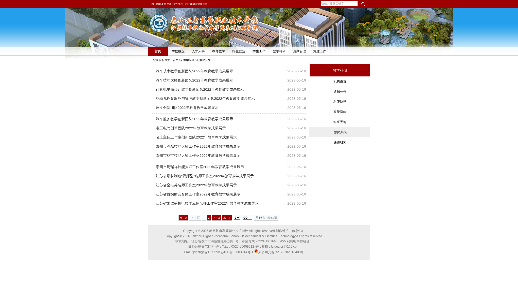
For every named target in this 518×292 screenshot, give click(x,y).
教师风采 (205, 60)
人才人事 (198, 51)
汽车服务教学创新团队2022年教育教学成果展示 (194, 119)
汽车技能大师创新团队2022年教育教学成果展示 (194, 80)
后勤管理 (299, 51)
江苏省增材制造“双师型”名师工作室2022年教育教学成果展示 (205, 176)
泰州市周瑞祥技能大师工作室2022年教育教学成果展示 (200, 167)
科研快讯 (339, 101)
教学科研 (279, 51)
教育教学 (218, 51)
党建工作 (319, 51)
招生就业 (238, 51)
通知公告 (339, 91)
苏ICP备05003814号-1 (237, 252)
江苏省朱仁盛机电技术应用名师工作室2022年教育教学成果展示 (207, 203)
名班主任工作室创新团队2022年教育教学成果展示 (196, 137)
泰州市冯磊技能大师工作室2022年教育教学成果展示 (198, 146)
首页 (158, 51)
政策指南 (339, 112)
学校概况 (178, 51)
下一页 (216, 217)
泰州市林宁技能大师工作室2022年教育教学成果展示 (198, 156)
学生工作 (259, 51)
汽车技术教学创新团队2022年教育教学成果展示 (194, 71)
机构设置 (339, 81)
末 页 (227, 217)
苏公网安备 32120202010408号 (281, 252)
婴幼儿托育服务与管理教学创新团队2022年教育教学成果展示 (205, 99)
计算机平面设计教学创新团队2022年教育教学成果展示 (200, 89)
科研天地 (339, 122)
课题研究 (339, 142)
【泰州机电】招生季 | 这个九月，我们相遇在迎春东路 (178, 4)
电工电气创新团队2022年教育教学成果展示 (191, 128)
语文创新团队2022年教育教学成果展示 (187, 108)
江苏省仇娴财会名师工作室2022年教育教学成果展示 (198, 194)
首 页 (183, 217)
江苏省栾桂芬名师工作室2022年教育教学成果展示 (196, 185)
